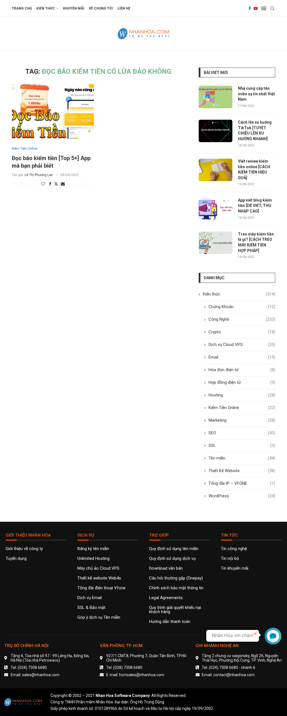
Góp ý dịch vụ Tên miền (98, 617)
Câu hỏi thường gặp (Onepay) (176, 578)
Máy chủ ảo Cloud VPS (98, 568)
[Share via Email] (63, 184)
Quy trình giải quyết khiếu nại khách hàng (175, 610)
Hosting (242, 395)
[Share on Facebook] (50, 184)
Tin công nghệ (234, 549)
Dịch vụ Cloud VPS (242, 344)
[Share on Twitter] (56, 183)
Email (242, 357)
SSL (242, 445)
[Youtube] (256, 8)
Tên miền (242, 458)
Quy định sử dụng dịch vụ (172, 558)
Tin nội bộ (230, 558)
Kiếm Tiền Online (242, 407)
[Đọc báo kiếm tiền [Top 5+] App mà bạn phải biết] (53, 111)
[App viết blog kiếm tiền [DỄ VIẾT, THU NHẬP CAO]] (215, 209)
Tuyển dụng (16, 558)
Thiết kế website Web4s (99, 578)
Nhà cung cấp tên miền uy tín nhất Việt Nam (256, 93)
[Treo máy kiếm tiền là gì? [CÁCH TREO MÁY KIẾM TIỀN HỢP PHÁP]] (215, 243)
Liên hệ (123, 8)
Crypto (242, 331)
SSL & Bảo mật (91, 608)
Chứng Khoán (242, 306)
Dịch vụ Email (89, 598)
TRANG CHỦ (22, 8)
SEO (242, 432)
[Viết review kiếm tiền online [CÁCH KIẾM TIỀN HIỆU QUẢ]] (215, 170)
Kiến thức (45, 8)
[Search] (272, 8)
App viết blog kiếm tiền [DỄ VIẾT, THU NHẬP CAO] (255, 205)
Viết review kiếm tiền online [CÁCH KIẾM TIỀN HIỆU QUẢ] (254, 169)
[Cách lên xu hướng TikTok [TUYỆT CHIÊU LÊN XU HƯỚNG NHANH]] (215, 131)
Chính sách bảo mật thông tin (176, 588)
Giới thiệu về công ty (24, 549)
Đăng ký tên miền (93, 549)
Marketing (242, 420)
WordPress (242, 495)
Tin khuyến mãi (234, 568)
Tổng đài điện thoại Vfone (101, 588)
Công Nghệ (242, 319)
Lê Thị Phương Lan (39, 175)
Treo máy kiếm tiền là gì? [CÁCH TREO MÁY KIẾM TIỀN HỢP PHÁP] (256, 242)
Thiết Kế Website (242, 470)
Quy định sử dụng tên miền (173, 549)
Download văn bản (166, 568)
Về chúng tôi (101, 8)
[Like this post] (43, 184)
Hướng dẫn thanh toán (169, 622)
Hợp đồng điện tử (242, 382)
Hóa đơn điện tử (242, 369)
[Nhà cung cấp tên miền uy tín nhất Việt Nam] (215, 97)
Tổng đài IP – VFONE (242, 483)
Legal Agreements (166, 598)
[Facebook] (250, 8)
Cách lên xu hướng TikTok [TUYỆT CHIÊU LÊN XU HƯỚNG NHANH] (255, 130)
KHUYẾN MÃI (73, 8)
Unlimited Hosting (93, 558)
